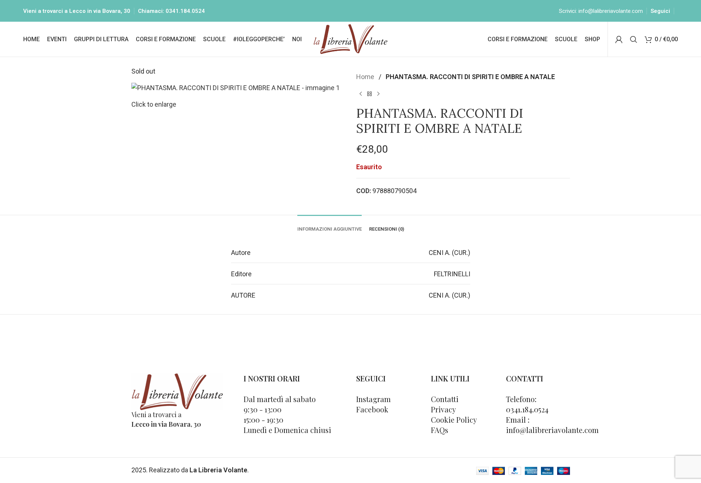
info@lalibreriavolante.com (610, 11)
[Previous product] (360, 94)
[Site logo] (350, 38)
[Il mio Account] (619, 39)
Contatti (445, 399)
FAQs (439, 430)
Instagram (373, 399)
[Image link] (177, 391)
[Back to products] (369, 94)
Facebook (372, 409)
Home (366, 77)
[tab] (329, 225)
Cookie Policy (454, 420)
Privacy (443, 409)
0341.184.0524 (185, 11)
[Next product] (378, 94)
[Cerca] (633, 39)
